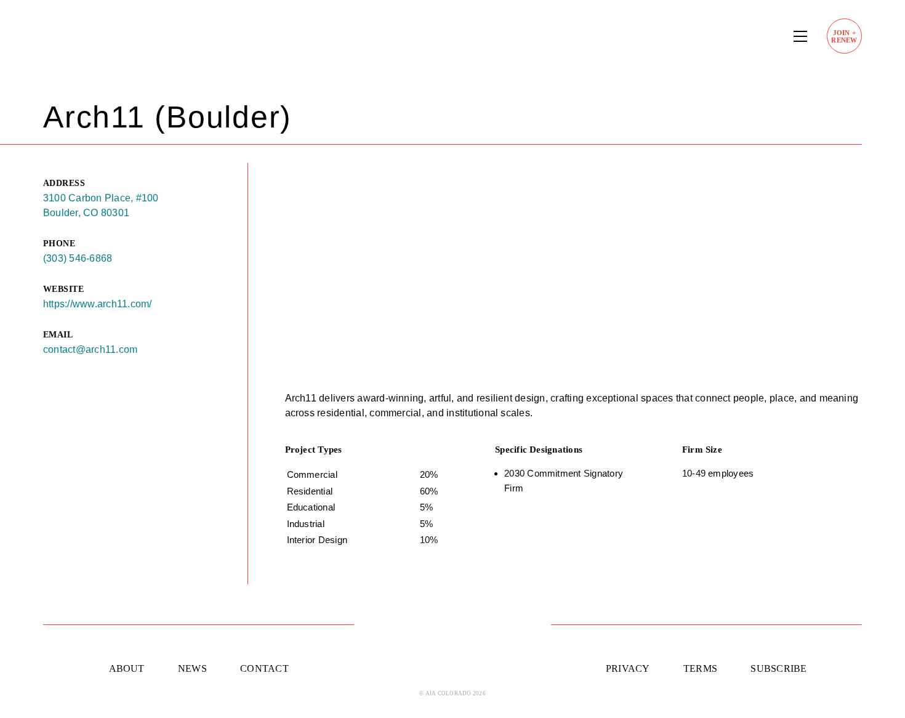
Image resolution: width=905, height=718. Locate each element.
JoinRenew (844, 36)
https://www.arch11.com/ (97, 304)
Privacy (628, 668)
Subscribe (778, 668)
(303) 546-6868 (77, 258)
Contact (264, 668)
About (127, 668)
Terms (700, 668)
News (192, 668)
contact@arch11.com (90, 349)
